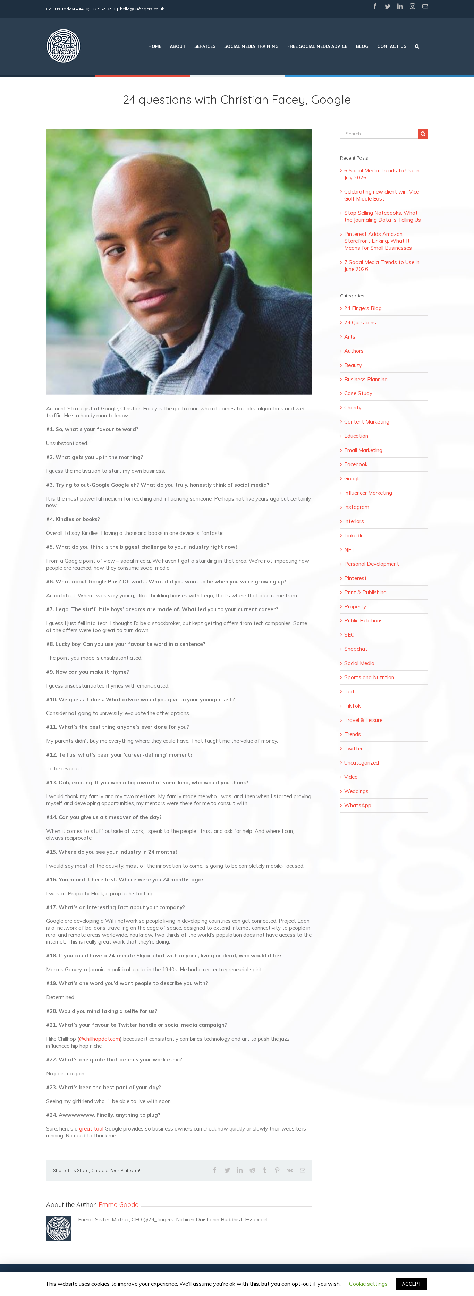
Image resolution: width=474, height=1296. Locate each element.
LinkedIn (354, 535)
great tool (91, 1128)
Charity (353, 407)
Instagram (356, 507)
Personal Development (371, 564)
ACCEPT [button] (411, 1284)
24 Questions (360, 322)
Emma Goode (118, 1205)
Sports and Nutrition (369, 677)
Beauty (353, 365)
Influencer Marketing (368, 492)
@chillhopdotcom (99, 1038)
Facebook (355, 464)
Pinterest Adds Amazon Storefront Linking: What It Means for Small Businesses (378, 241)
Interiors (354, 521)
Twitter (353, 748)
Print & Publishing (365, 592)
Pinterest (355, 578)
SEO (349, 634)
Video (351, 777)
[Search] (417, 46)
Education (356, 436)
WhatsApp (357, 805)
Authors (354, 351)
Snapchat (355, 649)
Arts (349, 336)
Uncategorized (361, 762)
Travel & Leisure (363, 720)
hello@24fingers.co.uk (142, 8)
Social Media (359, 663)
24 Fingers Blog (363, 308)
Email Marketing (363, 450)
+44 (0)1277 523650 (95, 8)
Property (355, 606)
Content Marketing (366, 421)
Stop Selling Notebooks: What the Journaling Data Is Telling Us (382, 216)
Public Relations (363, 620)
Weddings (356, 791)
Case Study (358, 393)
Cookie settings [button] (368, 1283)
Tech (350, 691)
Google (352, 478)
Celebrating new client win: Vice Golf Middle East (381, 195)
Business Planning (366, 379)
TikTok (352, 705)
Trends (352, 734)
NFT (349, 549)
